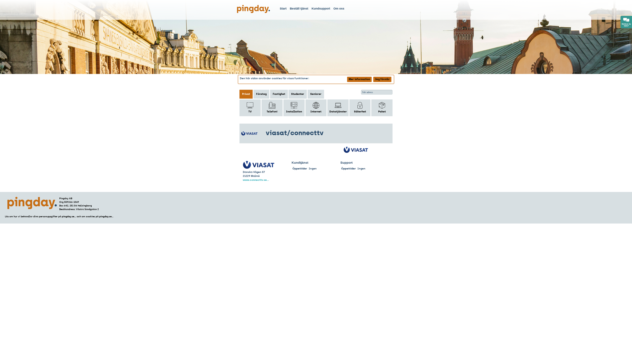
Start (283, 8)
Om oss (338, 8)
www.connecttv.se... (256, 180)
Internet (315, 111)
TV (250, 111)
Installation (294, 111)
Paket (382, 111)
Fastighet (279, 94)
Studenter (297, 94)
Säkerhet (360, 111)
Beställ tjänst (299, 8)
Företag (261, 94)
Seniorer (315, 94)
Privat (246, 94)
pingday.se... (69, 216)
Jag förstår (382, 79)
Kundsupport (321, 8)
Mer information (359, 79)
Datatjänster (338, 111)
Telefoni (272, 111)
